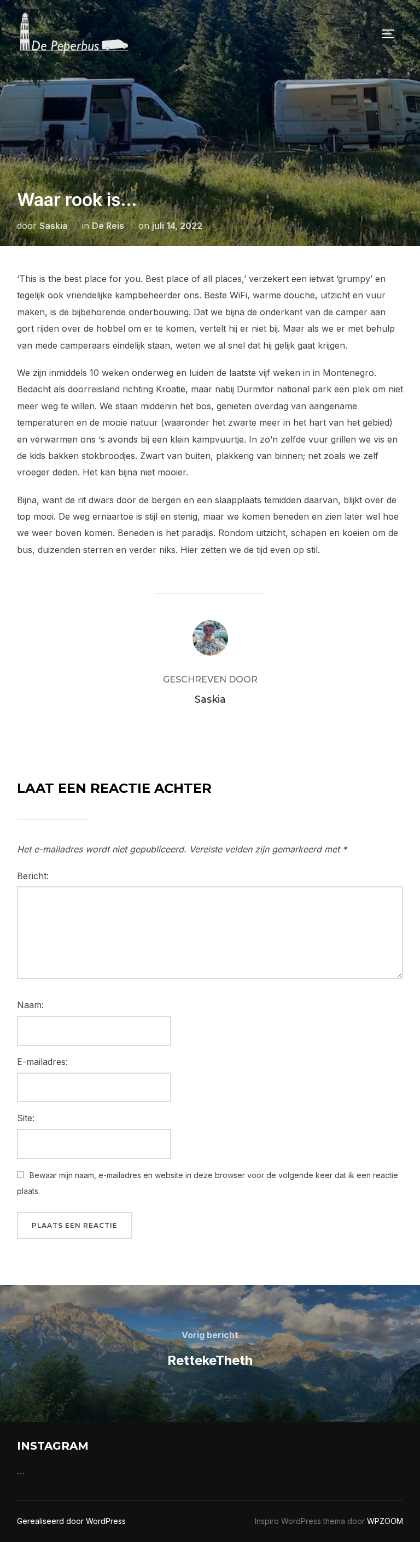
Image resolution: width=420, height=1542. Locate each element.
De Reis (108, 225)
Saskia (53, 225)
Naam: (30, 1004)
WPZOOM (385, 1521)
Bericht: (33, 875)
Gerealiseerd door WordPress (71, 1521)
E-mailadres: (42, 1061)
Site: (25, 1118)
